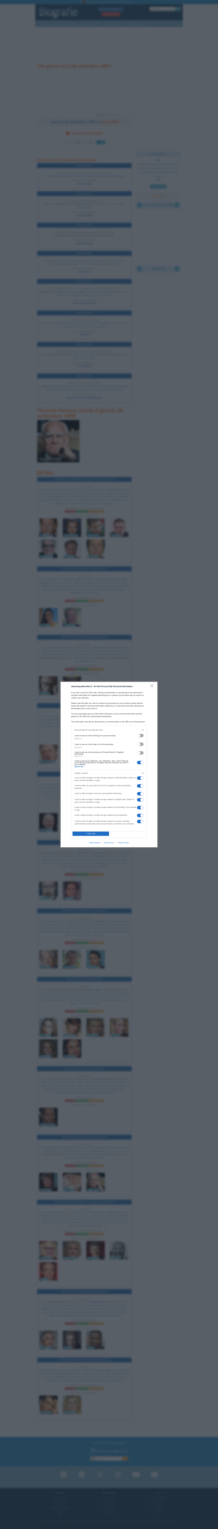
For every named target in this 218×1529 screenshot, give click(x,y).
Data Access (109, 843)
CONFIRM (91, 834)
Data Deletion (94, 843)
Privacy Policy (123, 843)
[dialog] (109, 764)
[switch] (140, 735)
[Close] (152, 686)
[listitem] (109, 730)
